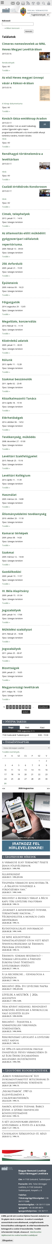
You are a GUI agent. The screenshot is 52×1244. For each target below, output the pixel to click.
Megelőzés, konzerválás (19, 321)
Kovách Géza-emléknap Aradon (24, 118)
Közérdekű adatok (15, 341)
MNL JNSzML (18, 877)
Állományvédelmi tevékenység (24, 514)
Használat (9, 495)
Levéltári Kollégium (16, 475)
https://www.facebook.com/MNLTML (18, 3)
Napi (10, 727)
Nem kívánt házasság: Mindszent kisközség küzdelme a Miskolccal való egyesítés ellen (25, 1010)
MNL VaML (17, 1001)
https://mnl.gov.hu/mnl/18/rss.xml (28, 3)
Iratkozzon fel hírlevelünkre (13, 3)
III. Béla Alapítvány (15, 591)
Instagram (23, 3)
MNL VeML (17, 892)
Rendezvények (8, 62)
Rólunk (7, 360)
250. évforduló (12, 264)
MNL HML (17, 1062)
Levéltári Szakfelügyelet (19, 456)
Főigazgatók (11, 302)
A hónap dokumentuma (12, 103)
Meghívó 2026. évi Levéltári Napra (25, 986)
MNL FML (16, 868)
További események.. (11, 752)
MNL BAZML (18, 1016)
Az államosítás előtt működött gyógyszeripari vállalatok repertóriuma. (24, 238)
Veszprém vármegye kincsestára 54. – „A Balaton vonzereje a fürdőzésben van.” (25, 886)
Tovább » (6, 70)
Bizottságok (10, 668)
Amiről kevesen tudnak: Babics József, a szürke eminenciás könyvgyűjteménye (23, 1110)
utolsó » (26, 712)
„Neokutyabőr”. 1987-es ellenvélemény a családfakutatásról (17, 1094)
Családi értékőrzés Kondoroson (24, 187)
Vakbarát (33, 3)
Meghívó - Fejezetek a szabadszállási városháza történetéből (19, 1025)
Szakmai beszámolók (17, 379)
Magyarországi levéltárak (20, 687)
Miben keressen (13, 28)
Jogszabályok (11, 610)
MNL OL (16, 904)
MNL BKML (17, 1031)
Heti (27, 727)
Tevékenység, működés (19, 437)
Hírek (4, 139)
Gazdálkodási (11, 572)
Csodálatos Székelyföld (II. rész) (24, 1134)
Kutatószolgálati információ (22, 929)
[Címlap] (11, 10)
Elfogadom (7, 1240)
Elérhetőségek (12, 418)
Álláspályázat (11, 874)
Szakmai (8, 552)
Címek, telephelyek (16, 214)
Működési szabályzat (17, 629)
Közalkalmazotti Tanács (19, 398)
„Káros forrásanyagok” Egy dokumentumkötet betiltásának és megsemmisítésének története (25, 1079)
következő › (44, 707)
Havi (42, 727)
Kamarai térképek (15, 533)
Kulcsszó (6, 20)
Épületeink (10, 283)
